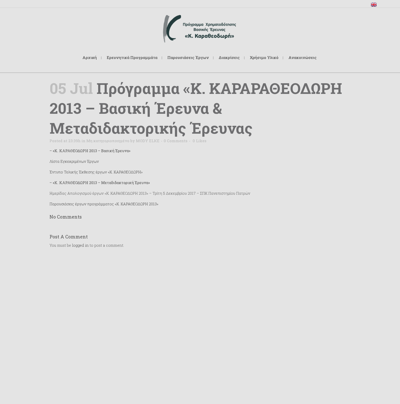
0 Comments (176, 140)
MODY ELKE (147, 140)
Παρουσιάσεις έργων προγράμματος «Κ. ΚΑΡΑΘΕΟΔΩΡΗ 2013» (104, 203)
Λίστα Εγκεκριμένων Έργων (74, 161)
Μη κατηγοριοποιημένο (107, 140)
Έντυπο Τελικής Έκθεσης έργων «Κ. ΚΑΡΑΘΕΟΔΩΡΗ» (96, 172)
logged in (80, 245)
